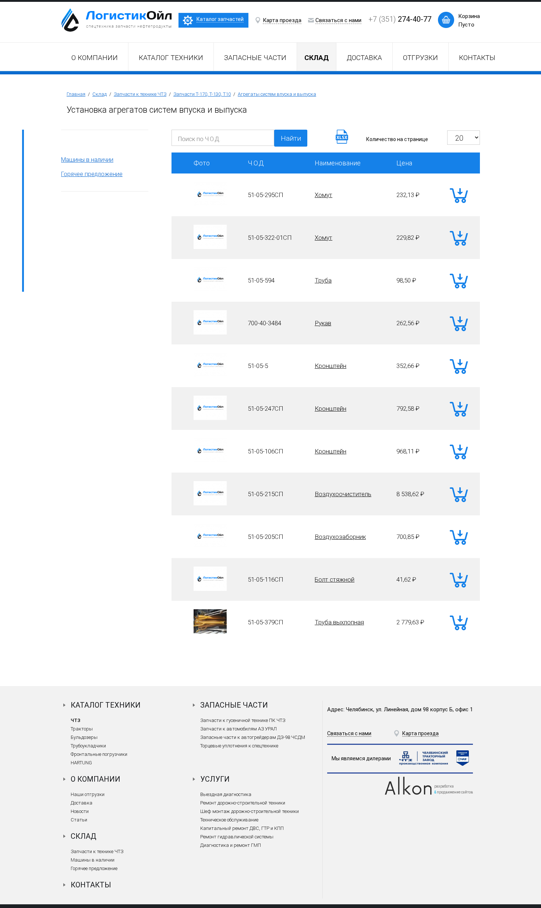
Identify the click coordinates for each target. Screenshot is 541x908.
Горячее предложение (92, 174)
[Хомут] (210, 204)
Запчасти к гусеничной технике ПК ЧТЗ (242, 720)
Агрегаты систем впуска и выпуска (277, 94)
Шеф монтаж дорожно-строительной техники (249, 811)
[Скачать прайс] (342, 141)
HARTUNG (81, 762)
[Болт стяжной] (210, 588)
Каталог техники (171, 57)
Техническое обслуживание (229, 820)
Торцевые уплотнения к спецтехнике (239, 746)
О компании (94, 57)
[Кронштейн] (210, 375)
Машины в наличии (87, 159)
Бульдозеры (84, 737)
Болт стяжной (334, 579)
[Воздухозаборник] (210, 546)
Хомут (323, 195)
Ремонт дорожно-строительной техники (242, 803)
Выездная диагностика (225, 794)
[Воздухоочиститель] (210, 503)
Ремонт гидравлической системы (236, 836)
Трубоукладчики (88, 746)
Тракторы (82, 729)
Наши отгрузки (88, 794)
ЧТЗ (75, 720)
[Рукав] (210, 332)
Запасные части (255, 57)
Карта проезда (282, 20)
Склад (99, 94)
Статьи (79, 820)
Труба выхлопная (339, 622)
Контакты (477, 57)
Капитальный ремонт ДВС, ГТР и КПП (242, 828)
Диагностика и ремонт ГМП (230, 845)
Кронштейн (330, 365)
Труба (323, 280)
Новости (80, 811)
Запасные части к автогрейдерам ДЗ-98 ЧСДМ (252, 737)
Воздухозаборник (340, 536)
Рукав (323, 323)
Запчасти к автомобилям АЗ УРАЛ (238, 729)
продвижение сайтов (455, 792)
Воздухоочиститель (343, 494)
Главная (76, 94)
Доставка (364, 57)
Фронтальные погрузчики (99, 754)
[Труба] (210, 289)
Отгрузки (420, 57)
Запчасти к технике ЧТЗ (140, 94)
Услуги (215, 779)
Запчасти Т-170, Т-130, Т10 (202, 94)
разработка (444, 786)
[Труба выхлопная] (210, 631)
